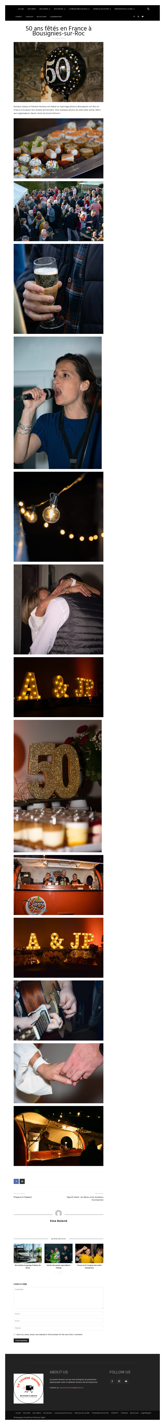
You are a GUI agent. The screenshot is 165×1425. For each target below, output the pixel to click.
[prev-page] (56, 1273)
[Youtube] (143, 17)
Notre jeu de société (101, 9)
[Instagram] (138, 17)
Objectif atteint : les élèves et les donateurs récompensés (85, 1198)
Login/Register (56, 17)
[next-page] (60, 1273)
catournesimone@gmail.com (72, 1387)
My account (41, 17)
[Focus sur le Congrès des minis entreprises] (89, 1253)
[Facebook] (134, 17)
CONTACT (18, 17)
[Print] (22, 1181)
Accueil (21, 9)
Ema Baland (58, 1221)
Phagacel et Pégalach (23, 1197)
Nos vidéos (43, 9)
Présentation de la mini (124, 9)
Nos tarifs (32, 9)
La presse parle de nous (78, 9)
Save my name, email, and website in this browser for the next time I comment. (49, 1334)
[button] (148, 9)
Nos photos (58, 9)
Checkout (29, 17)
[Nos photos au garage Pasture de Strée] (28, 1253)
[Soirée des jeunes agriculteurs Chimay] (58, 1253)
